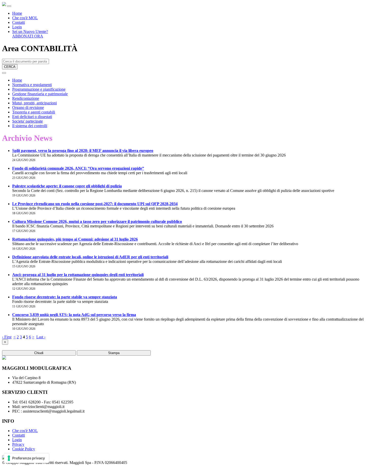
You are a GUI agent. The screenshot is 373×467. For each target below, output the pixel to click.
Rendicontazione (25, 98)
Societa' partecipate (27, 121)
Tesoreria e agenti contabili (33, 112)
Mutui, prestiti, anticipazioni (34, 103)
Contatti (18, 22)
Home (17, 13)
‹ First (6, 337)
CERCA (9, 67)
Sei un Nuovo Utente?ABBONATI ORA (30, 33)
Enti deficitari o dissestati (32, 116)
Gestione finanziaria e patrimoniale (40, 94)
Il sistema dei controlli (29, 126)
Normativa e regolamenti (32, 85)
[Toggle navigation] (9, 6)
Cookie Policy (23, 449)
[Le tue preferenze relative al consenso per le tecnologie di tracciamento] (26, 458)
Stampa (114, 353)
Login (17, 27)
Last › (40, 337)
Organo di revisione (28, 107)
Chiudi (38, 353)
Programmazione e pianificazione (38, 89)
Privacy (18, 444)
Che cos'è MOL (25, 18)
